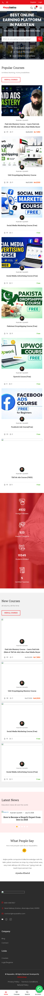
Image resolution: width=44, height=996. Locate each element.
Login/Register (7, 962)
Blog (3, 938)
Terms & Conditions (29, 982)
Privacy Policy (13, 982)
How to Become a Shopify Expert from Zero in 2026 (22, 818)
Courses (5, 958)
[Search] (39, 39)
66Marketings (22, 977)
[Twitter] (2, 919)
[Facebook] (6, 919)
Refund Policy (22, 985)
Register (33, 2)
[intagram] (11, 919)
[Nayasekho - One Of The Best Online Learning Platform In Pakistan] (10, 8)
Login (40, 2)
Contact (5, 943)
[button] (17, 826)
